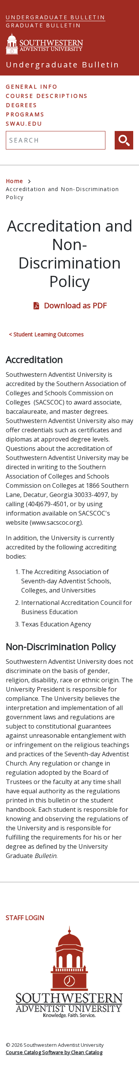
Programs (25, 114)
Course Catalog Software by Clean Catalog (54, 1052)
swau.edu (24, 123)
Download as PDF (75, 305)
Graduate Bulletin (43, 25)
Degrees (21, 105)
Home (15, 181)
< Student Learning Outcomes (46, 334)
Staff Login (25, 917)
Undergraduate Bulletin (55, 17)
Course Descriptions (47, 95)
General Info (32, 86)
